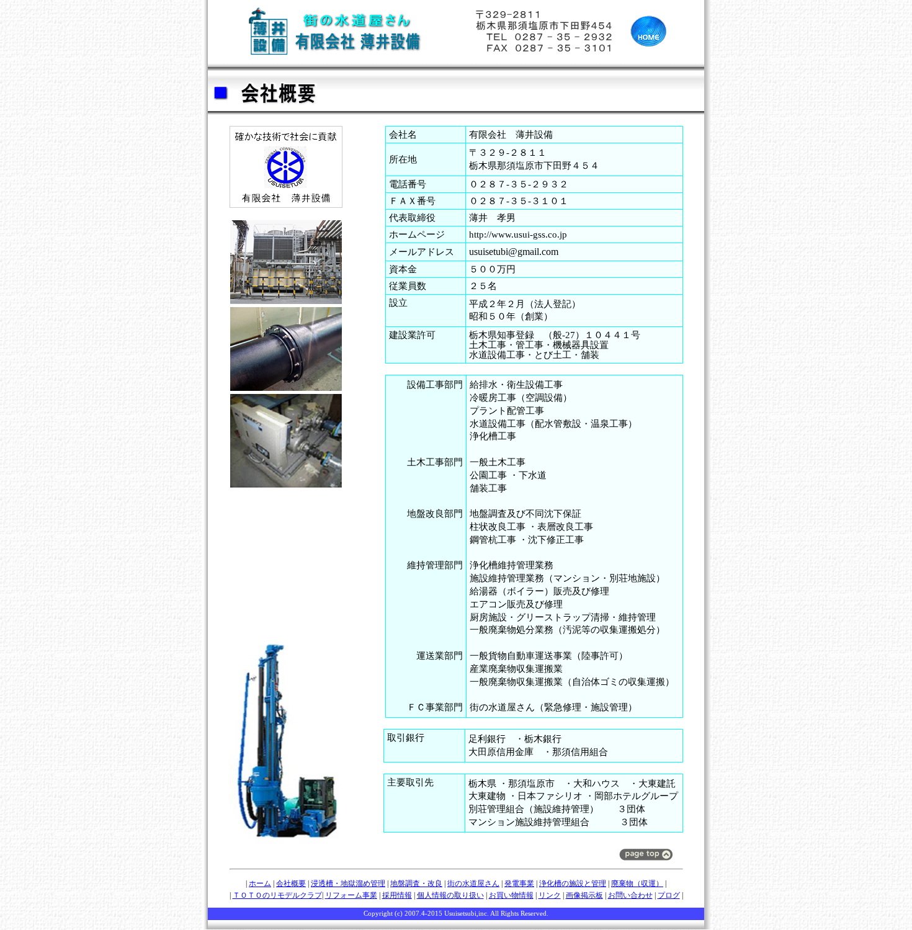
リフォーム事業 (351, 895)
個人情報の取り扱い (450, 895)
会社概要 (291, 883)
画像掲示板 (584, 895)
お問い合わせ (630, 895)
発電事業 (519, 883)
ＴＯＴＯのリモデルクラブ (277, 895)
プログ (669, 895)
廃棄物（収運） (637, 883)
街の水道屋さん (473, 883)
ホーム (260, 883)
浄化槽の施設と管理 (572, 883)
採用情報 (397, 895)
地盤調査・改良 (416, 883)
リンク (550, 895)
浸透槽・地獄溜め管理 (348, 883)
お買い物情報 (511, 895)
